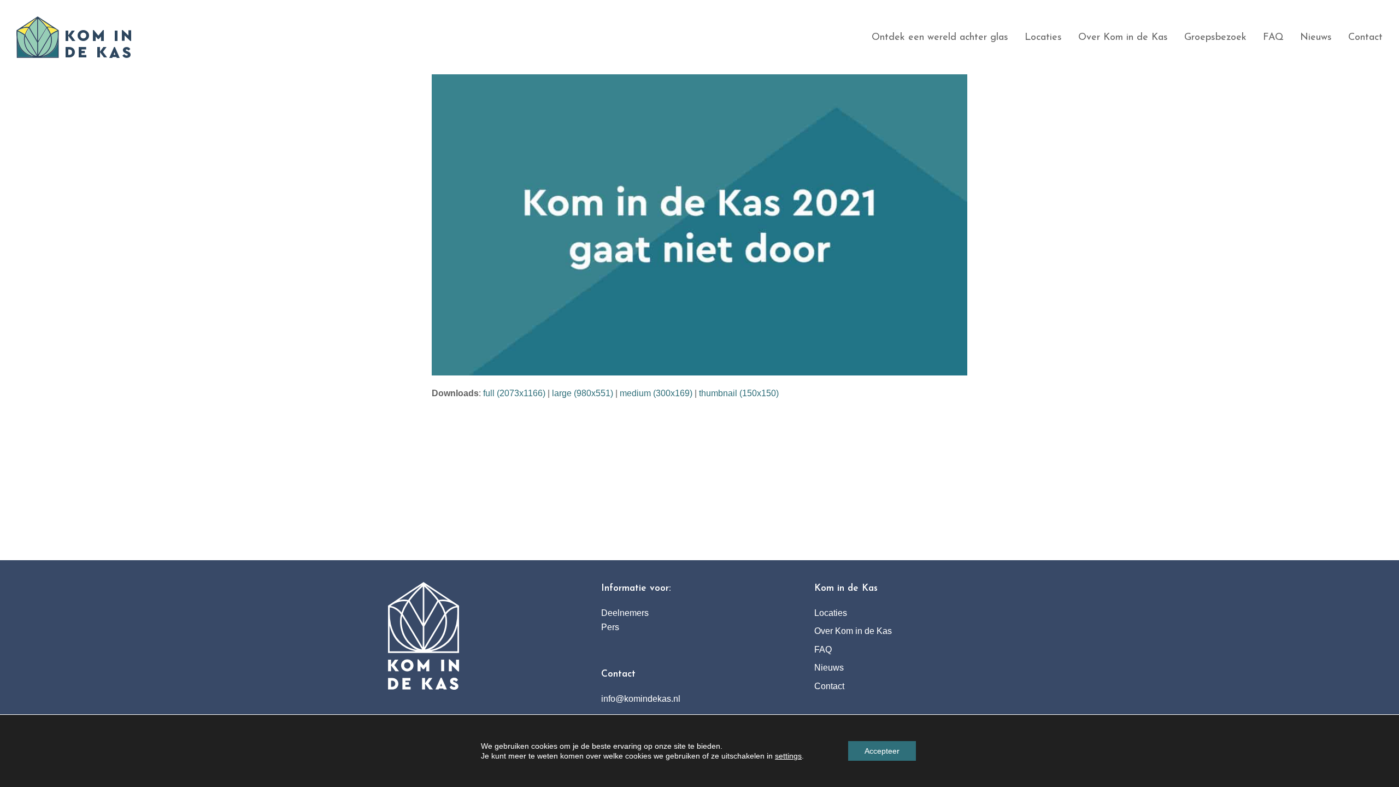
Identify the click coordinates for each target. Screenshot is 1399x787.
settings (788, 755)
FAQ (823, 649)
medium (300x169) (656, 393)
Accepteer (882, 751)
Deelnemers (625, 613)
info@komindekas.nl (640, 698)
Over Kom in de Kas (853, 631)
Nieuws (829, 667)
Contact (829, 686)
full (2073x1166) (514, 393)
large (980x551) (582, 393)
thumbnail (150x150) (739, 393)
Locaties (830, 613)
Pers (610, 627)
